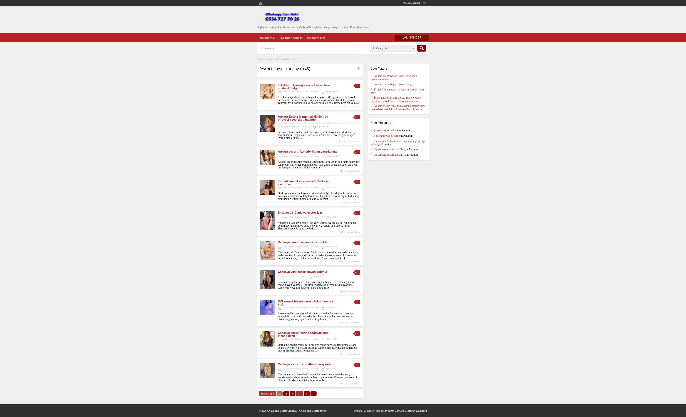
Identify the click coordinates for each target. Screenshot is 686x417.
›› (313, 393)
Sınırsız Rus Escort (291, 126)
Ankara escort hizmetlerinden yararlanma (307, 151)
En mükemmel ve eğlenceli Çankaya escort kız (303, 183)
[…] (356, 102)
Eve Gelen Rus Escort (321, 123)
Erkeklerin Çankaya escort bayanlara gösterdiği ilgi (304, 87)
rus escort (315, 91)
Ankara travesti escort (385, 135)
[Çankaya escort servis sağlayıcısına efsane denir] (267, 345)
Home (260, 59)
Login (424, 3)
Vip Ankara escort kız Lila (388, 149)
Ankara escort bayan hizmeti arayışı (394, 84)
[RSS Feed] (260, 2)
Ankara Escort (288, 91)
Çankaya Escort (301, 91)
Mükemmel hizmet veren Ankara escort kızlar (305, 303)
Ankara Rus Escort (364, 411)
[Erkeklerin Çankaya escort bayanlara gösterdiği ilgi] (267, 97)
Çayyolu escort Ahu (384, 130)
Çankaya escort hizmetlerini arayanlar (305, 364)
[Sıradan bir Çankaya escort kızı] (267, 229)
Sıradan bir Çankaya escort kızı (300, 212)
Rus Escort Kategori (291, 37)
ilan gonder (412, 37)
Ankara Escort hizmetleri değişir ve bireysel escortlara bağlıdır (303, 118)
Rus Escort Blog (316, 37)
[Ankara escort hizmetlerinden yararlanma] (267, 164)
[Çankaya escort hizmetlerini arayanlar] (267, 376)
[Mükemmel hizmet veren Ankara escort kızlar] (267, 314)
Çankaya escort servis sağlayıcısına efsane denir (303, 334)
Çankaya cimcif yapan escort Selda (302, 242)
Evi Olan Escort (338, 123)
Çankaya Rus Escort (303, 123)
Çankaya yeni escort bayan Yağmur (302, 272)
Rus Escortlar (267, 37)
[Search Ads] (421, 48)
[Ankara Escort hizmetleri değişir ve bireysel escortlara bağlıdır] (267, 130)
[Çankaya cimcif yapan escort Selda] (267, 258)
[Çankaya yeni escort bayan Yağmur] (267, 287)
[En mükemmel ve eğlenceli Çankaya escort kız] (267, 193)
